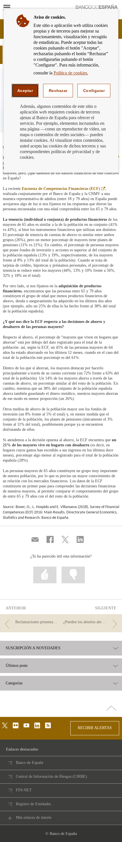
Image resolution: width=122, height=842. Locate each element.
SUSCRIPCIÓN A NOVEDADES (33, 648)
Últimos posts (17, 666)
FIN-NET (24, 790)
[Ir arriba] (111, 708)
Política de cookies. (71, 72)
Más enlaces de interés (33, 817)
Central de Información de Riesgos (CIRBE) (51, 776)
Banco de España (29, 762)
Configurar (94, 90)
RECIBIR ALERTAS (95, 728)
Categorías (14, 683)
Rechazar (58, 90)
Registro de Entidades (33, 804)
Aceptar (25, 90)
